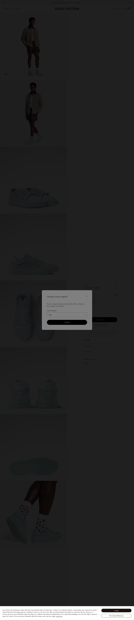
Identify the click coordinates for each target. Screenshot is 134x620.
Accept (116, 610)
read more (59, 616)
